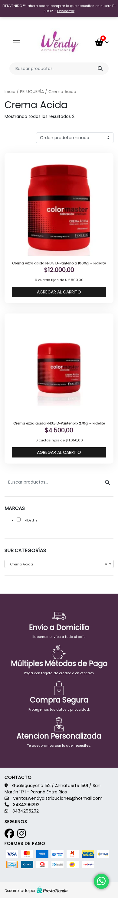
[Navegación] (16, 42)
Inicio (10, 92)
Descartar (65, 10)
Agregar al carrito (59, 292)
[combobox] (59, 564)
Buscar (100, 68)
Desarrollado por (20, 890)
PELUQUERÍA (32, 92)
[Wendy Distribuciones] (59, 42)
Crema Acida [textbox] (57, 564)
